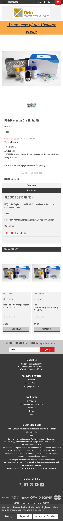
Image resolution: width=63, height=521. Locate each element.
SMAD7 (31, 436)
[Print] (12, 179)
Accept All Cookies (45, 516)
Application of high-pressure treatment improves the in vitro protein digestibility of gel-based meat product (31, 455)
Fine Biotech (8, 294)
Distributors (31, 401)
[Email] (8, 179)
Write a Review (11, 142)
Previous (55, 249)
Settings (9, 516)
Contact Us (31, 408)
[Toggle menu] (4, 4)
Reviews (31, 190)
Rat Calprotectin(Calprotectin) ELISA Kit (46, 307)
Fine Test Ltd (39, 294)
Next (59, 249)
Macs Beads (31, 432)
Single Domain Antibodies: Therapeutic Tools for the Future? (31, 429)
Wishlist (31, 380)
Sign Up (47, 2)
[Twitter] (15, 179)
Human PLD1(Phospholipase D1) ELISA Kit (16, 306)
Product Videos (15, 233)
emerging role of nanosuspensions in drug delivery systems (31, 468)
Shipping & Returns (31, 387)
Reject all (24, 516)
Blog (31, 414)
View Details (16, 329)
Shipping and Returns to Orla (31, 404)
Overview (31, 185)
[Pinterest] (18, 179)
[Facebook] (5, 179)
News (31, 411)
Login (38, 2)
